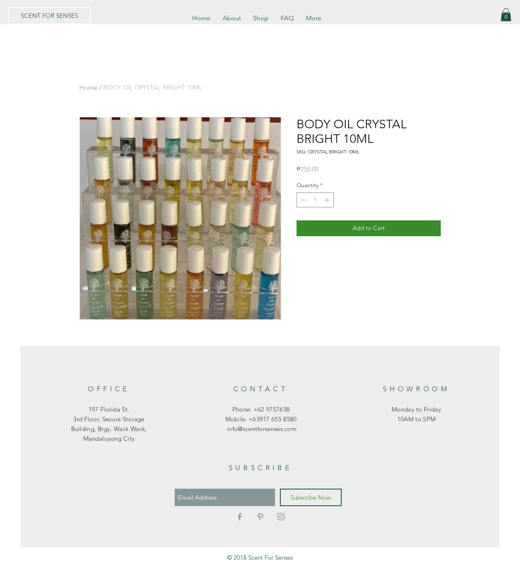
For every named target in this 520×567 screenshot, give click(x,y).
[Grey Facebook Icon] (240, 517)
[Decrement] (303, 200)
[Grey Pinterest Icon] (260, 517)
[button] (505, 14)
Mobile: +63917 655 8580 (261, 419)
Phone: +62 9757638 (261, 409)
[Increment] (328, 200)
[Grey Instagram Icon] (281, 517)
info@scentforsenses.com (261, 429)
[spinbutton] (315, 200)
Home (88, 87)
